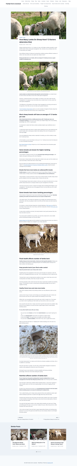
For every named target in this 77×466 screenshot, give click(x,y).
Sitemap (46, 6)
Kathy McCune (26, 3)
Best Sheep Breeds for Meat (25, 144)
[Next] (64, 440)
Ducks (47, 1)
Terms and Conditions (34, 3)
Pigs (36, 1)
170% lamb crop (54, 206)
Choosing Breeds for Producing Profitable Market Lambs (36, 164)
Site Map (67, 3)
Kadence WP (50, 462)
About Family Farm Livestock (58, 3)
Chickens (52, 1)
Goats (39, 1)
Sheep (32, 1)
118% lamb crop (49, 205)
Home (22, 1)
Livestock (43, 1)
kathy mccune (22, 44)
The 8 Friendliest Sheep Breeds (26, 109)
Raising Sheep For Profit (24, 220)
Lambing (21, 37)
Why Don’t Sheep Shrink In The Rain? (25, 418)
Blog (69, 1)
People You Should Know (45, 3)
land (60, 1)
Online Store (27, 1)
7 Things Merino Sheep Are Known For (51, 418)
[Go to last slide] (13, 440)
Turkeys (56, 1)
